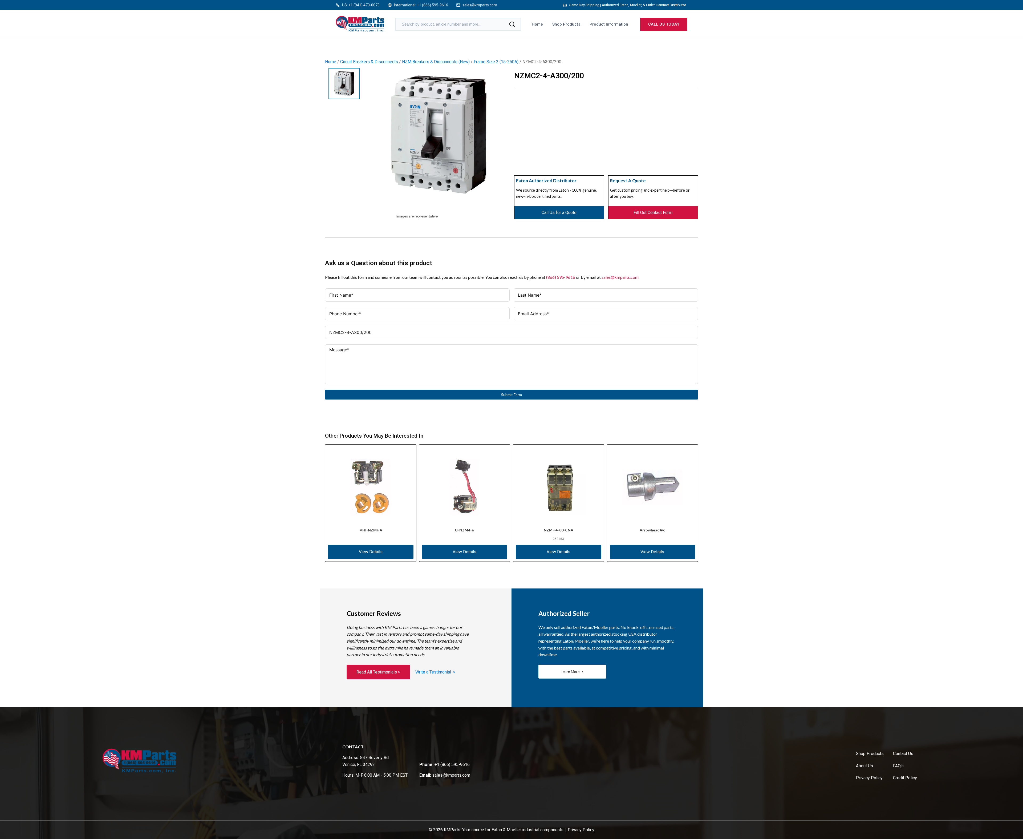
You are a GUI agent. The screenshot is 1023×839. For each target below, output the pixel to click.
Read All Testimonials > (378, 672)
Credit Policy (905, 777)
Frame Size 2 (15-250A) (496, 61)
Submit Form (511, 394)
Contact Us (903, 753)
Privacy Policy (869, 777)
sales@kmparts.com (479, 5)
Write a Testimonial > (435, 672)
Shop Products (566, 24)
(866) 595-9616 (560, 277)
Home (537, 24)
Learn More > (572, 671)
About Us (864, 765)
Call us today (664, 24)
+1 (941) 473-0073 (364, 5)
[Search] (512, 24)
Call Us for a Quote (559, 212)
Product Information (609, 24)
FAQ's (898, 765)
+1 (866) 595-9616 (432, 5)
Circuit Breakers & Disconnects (369, 61)
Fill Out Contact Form (653, 212)
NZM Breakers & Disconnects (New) (436, 61)
